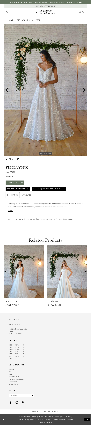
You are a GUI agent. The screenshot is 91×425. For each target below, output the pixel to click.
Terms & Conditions (16, 379)
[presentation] (24, 271)
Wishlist (12, 372)
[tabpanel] (45, 90)
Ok (87, 419)
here (50, 422)
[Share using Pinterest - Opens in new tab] (18, 159)
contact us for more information (59, 219)
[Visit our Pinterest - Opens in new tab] (22, 402)
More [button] (10, 211)
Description (12, 195)
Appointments (14, 382)
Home (10, 20)
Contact (12, 369)
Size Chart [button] (10, 176)
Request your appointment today (66, 2)
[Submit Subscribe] (32, 395)
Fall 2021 (36, 20)
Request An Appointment (18, 189)
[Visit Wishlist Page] (84, 11)
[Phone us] (7, 11)
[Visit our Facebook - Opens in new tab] (10, 402)
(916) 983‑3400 (14, 324)
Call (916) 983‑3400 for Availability (48, 189)
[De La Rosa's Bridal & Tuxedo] (45, 12)
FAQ (11, 374)
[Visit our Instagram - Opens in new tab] (16, 402)
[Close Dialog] (3, 419)
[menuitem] (7, 12)
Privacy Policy (14, 377)
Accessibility (13, 384)
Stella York (22, 20)
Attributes (26, 195)
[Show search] (80, 11)
